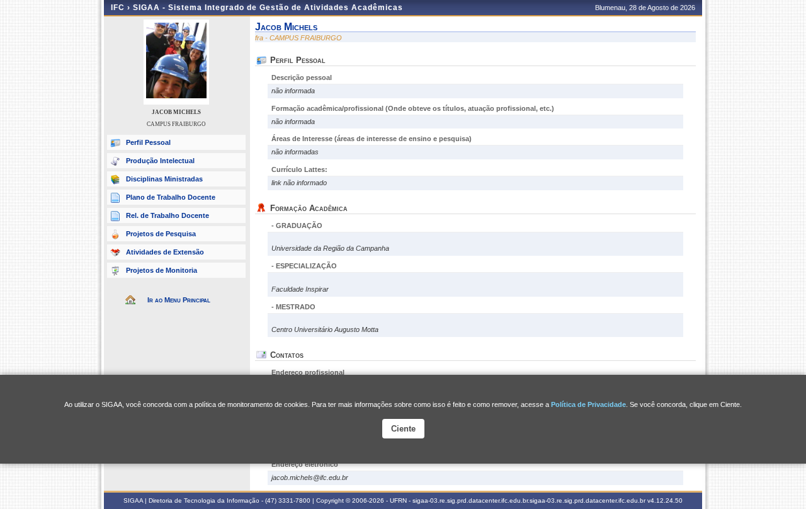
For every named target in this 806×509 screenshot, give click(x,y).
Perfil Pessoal (148, 142)
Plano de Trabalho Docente (170, 197)
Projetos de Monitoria (161, 270)
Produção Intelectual (160, 160)
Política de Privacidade (588, 404)
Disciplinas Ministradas (164, 179)
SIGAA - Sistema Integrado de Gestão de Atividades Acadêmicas (268, 7)
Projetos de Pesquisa (161, 233)
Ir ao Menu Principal (178, 300)
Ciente (403, 428)
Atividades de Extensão (165, 252)
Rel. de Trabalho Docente (167, 215)
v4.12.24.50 (665, 500)
